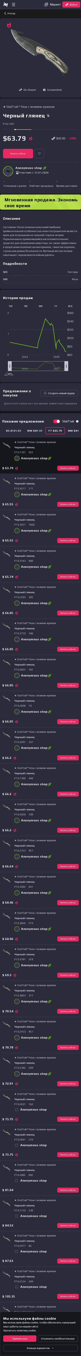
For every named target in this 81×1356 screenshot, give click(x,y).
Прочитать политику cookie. (19, 1330)
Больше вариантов (38, 1348)
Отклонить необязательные (58, 1338)
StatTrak (68, 421)
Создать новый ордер (61, 393)
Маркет (55, 4)
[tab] (13, 430)
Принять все (19, 1338)
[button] (52, 90)
